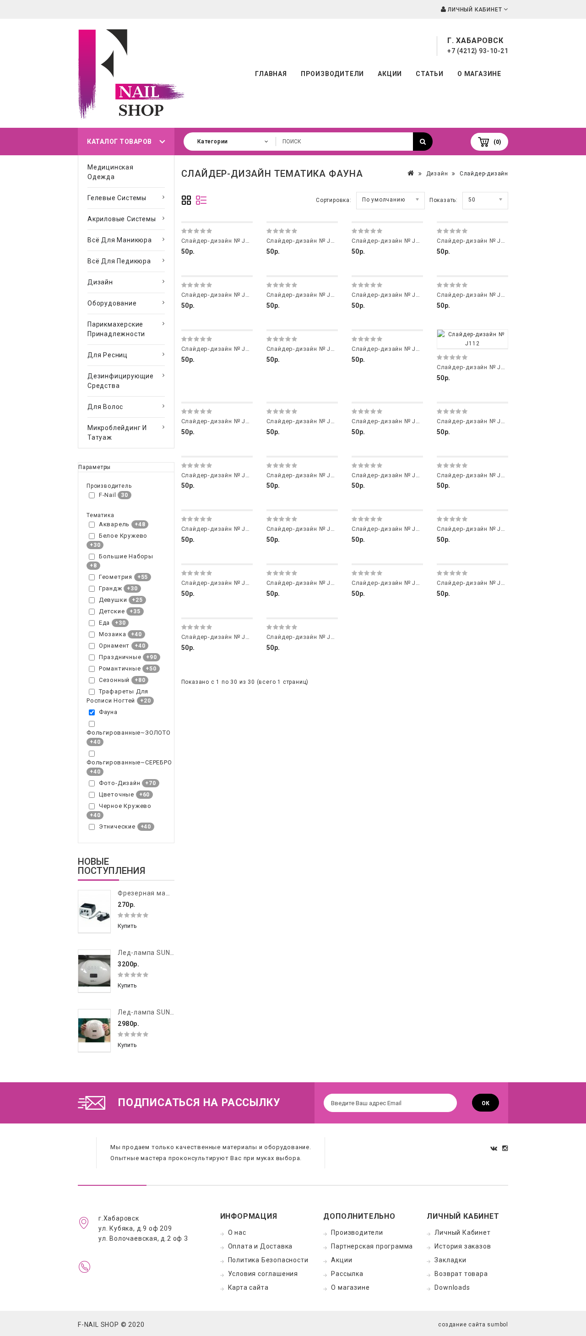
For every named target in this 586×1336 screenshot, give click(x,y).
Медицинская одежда (110, 172)
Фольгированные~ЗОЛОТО (129, 732)
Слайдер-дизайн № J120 (474, 475)
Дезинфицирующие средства (120, 380)
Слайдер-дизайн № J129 (218, 636)
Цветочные (116, 794)
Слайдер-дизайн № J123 (389, 528)
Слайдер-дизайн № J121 (218, 528)
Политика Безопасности (268, 1260)
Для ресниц (107, 355)
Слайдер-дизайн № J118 (304, 475)
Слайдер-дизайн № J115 (389, 421)
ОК (485, 1103)
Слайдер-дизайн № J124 (474, 528)
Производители (332, 73)
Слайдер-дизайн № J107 (389, 294)
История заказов (462, 1246)
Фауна (108, 712)
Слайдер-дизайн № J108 (474, 294)
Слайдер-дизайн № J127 (389, 582)
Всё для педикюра (119, 261)
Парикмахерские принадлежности (116, 329)
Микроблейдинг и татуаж (117, 432)
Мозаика (112, 634)
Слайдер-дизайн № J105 (218, 294)
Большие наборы (126, 556)
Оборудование (112, 303)
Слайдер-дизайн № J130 (304, 636)
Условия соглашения (263, 1273)
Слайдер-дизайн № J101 (218, 240)
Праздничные (120, 657)
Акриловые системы (121, 219)
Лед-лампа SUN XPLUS (155, 952)
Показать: (443, 200)
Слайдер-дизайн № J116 (474, 421)
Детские (112, 611)
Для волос (105, 406)
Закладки (450, 1260)
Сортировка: (334, 200)
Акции (390, 73)
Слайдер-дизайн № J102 (304, 240)
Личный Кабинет (462, 1232)
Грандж (110, 588)
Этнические (117, 826)
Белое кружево (123, 535)
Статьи (430, 73)
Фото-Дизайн (120, 783)
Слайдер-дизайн (484, 173)
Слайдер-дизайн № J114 (304, 421)
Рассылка (347, 1273)
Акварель (114, 524)
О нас (237, 1232)
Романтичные (120, 668)
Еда (104, 622)
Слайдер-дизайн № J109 (218, 348)
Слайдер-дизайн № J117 (218, 475)
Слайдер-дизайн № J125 (218, 582)
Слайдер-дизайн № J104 (474, 240)
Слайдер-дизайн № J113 (218, 421)
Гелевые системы (116, 198)
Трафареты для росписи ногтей (117, 696)
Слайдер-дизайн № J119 (389, 475)
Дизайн (100, 282)
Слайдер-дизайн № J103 (389, 240)
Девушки (113, 599)
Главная (271, 73)
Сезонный (114, 679)
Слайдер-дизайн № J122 (304, 528)
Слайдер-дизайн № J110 (304, 348)
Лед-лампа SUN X (147, 1012)
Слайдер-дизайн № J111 (389, 348)
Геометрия (115, 576)
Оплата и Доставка (260, 1246)
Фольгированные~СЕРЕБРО (129, 762)
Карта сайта (248, 1287)
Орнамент (114, 645)
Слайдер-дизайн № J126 (304, 582)
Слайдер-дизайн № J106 (304, 294)
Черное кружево (125, 805)
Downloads (452, 1287)
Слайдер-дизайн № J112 (474, 367)
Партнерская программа (372, 1246)
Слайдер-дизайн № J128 (474, 582)
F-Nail (107, 494)
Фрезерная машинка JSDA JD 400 (174, 893)
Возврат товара (461, 1273)
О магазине (479, 73)
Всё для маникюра (119, 240)
